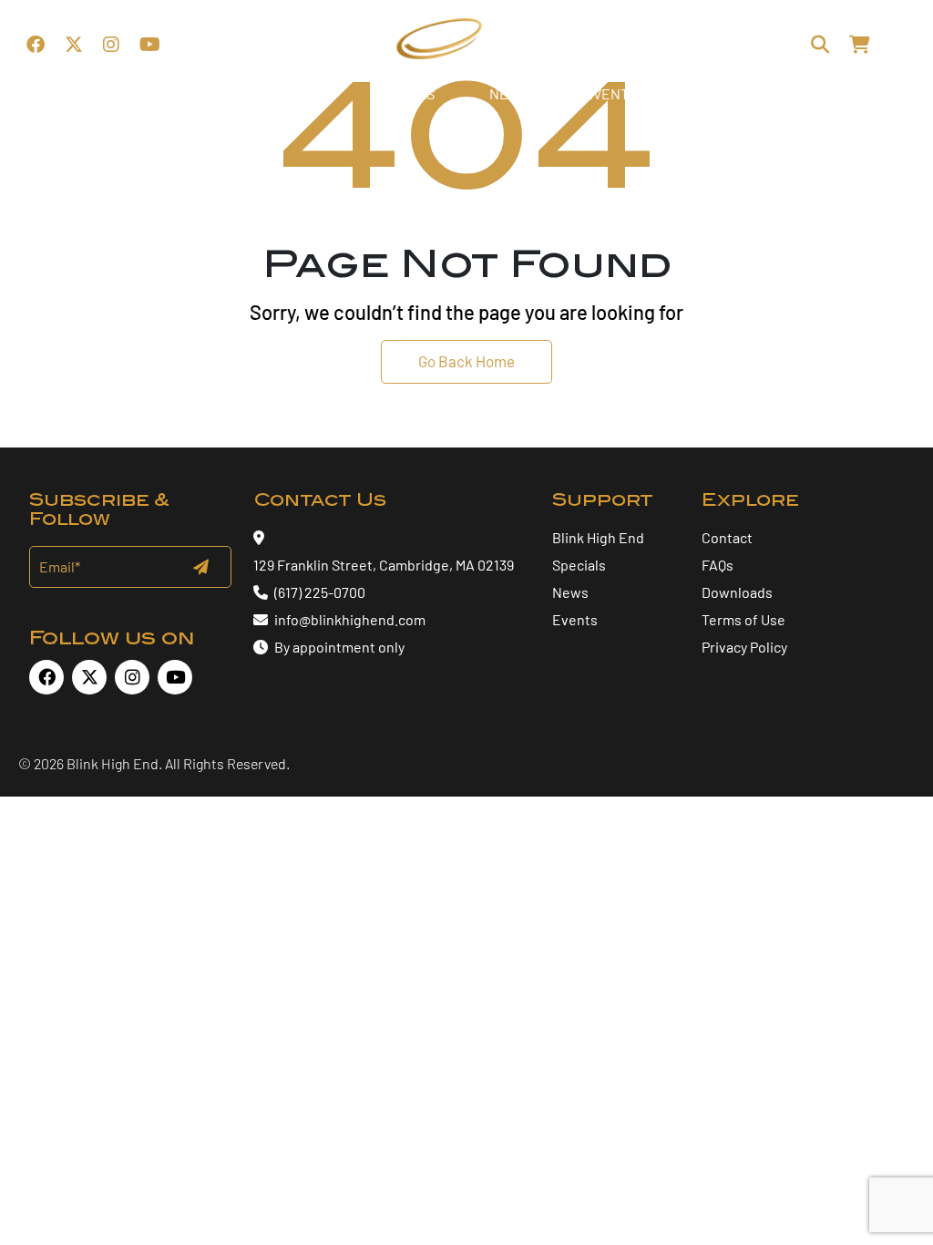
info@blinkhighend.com (349, 619)
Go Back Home (466, 361)
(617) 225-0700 (319, 592)
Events (575, 619)
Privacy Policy (744, 646)
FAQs (717, 564)
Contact (727, 537)
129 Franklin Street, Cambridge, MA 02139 (383, 564)
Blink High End (598, 537)
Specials (579, 564)
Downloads (737, 592)
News (570, 592)
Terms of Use (743, 619)
